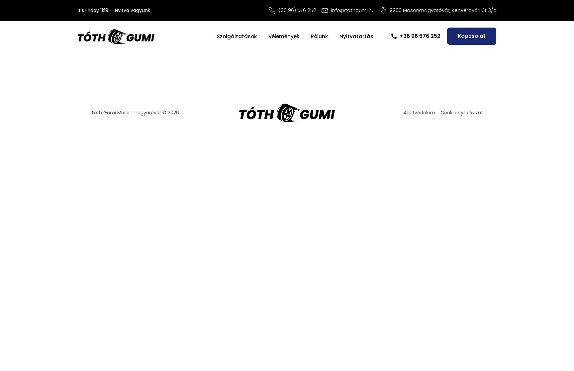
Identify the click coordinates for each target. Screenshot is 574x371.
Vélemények (283, 36)
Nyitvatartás (356, 36)
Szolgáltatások (237, 36)
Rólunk (319, 36)
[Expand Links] (556, 353)
